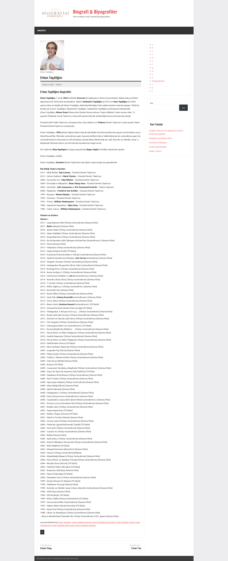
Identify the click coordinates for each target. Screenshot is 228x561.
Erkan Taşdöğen (64, 522)
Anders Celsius (155, 151)
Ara (151, 103)
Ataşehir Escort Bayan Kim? (160, 138)
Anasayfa (41, 30)
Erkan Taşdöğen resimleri (85, 525)
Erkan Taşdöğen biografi (82, 522)
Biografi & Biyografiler (95, 11)
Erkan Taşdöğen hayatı (125, 522)
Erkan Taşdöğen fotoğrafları (104, 522)
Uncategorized (158, 81)
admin (58, 84)
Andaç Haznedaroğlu (157, 146)
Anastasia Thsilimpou (158, 142)
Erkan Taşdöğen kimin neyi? (63, 525)
